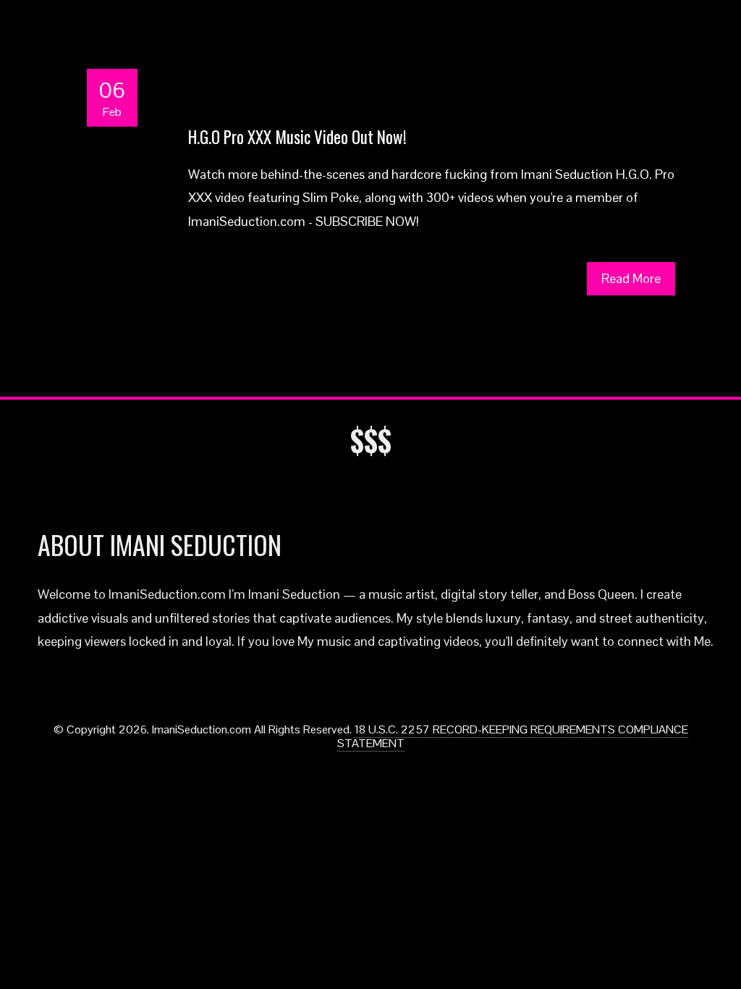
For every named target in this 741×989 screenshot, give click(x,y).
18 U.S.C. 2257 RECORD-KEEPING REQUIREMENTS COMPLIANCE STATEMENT (512, 736)
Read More (631, 278)
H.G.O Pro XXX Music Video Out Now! (297, 137)
